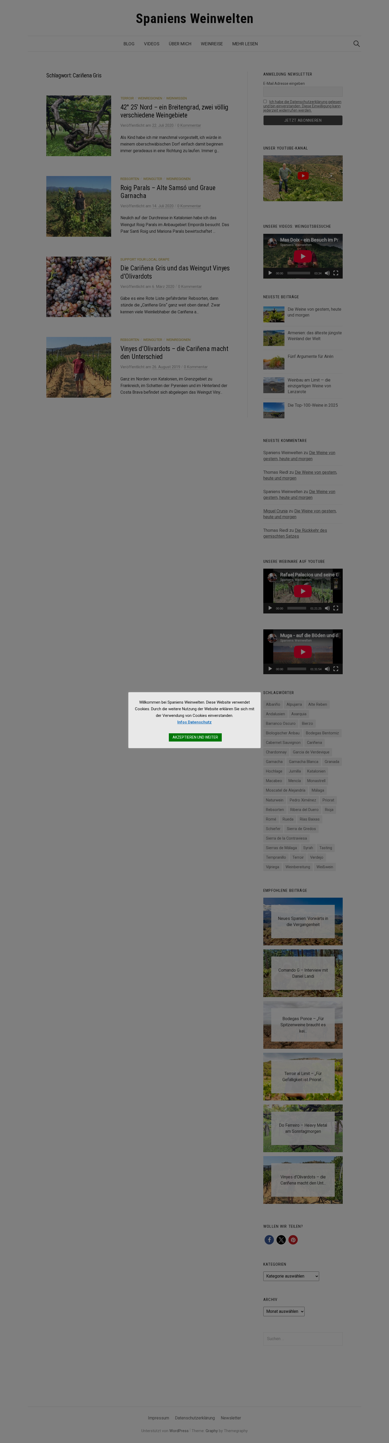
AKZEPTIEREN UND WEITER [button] (195, 737)
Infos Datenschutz (194, 722)
